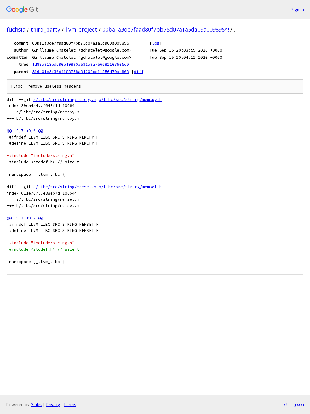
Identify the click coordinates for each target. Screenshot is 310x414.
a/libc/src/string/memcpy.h (64, 99)
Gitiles (36, 404)
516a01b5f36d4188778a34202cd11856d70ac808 (80, 71)
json (299, 404)
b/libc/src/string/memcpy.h (130, 99)
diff (138, 71)
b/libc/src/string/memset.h (130, 186)
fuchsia (16, 29)
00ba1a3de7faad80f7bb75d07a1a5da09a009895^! (165, 29)
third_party (45, 29)
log (155, 43)
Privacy (53, 404)
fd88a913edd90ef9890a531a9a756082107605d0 (80, 64)
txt (284, 404)
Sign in (297, 9)
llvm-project (81, 29)
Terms (70, 404)
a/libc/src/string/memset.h (64, 186)
